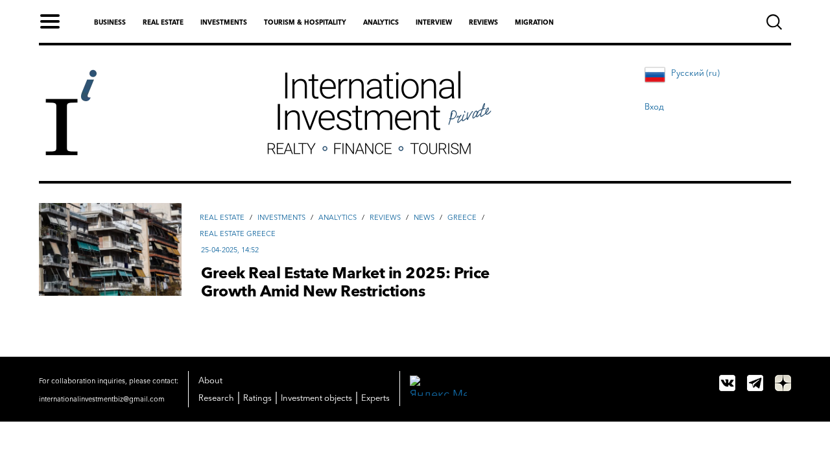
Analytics (381, 22)
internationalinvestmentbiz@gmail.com (102, 398)
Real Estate (222, 217)
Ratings (257, 397)
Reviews (483, 22)
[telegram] (755, 383)
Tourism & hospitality (305, 22)
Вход (654, 106)
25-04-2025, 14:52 (230, 249)
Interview (434, 22)
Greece (462, 217)
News (424, 217)
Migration (534, 22)
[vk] (727, 383)
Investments (223, 22)
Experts (375, 397)
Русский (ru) (695, 72)
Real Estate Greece (238, 233)
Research (216, 397)
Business (110, 22)
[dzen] (783, 383)
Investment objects (316, 397)
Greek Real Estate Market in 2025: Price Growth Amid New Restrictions (345, 282)
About (210, 380)
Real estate (163, 22)
